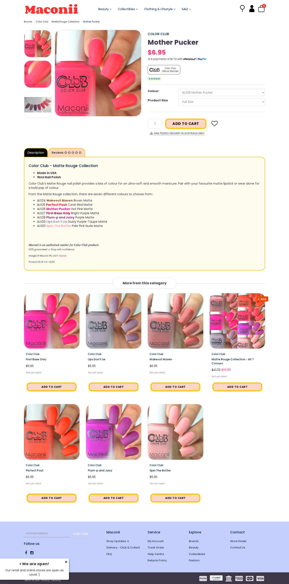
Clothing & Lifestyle (158, 9)
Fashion (194, 560)
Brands (28, 21)
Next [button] (136, 73)
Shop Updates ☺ (117, 541)
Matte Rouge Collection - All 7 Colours (233, 361)
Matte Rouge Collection (66, 21)
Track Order (156, 547)
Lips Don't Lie (96, 359)
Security (56, 580)
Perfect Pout (34, 470)
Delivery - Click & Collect (123, 547)
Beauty (104, 9)
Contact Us (237, 547)
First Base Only (36, 359)
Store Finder (238, 541)
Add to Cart (185, 123)
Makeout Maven (161, 359)
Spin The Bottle (160, 470)
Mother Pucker (91, 21)
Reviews (58, 152)
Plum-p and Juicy (100, 470)
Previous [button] (60, 73)
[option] (98, 73)
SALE (185, 9)
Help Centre (156, 554)
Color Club (42, 21)
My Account (156, 541)
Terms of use (31, 580)
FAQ (109, 554)
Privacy (45, 580)
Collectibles (127, 9)
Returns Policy (157, 560)
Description (36, 152)
